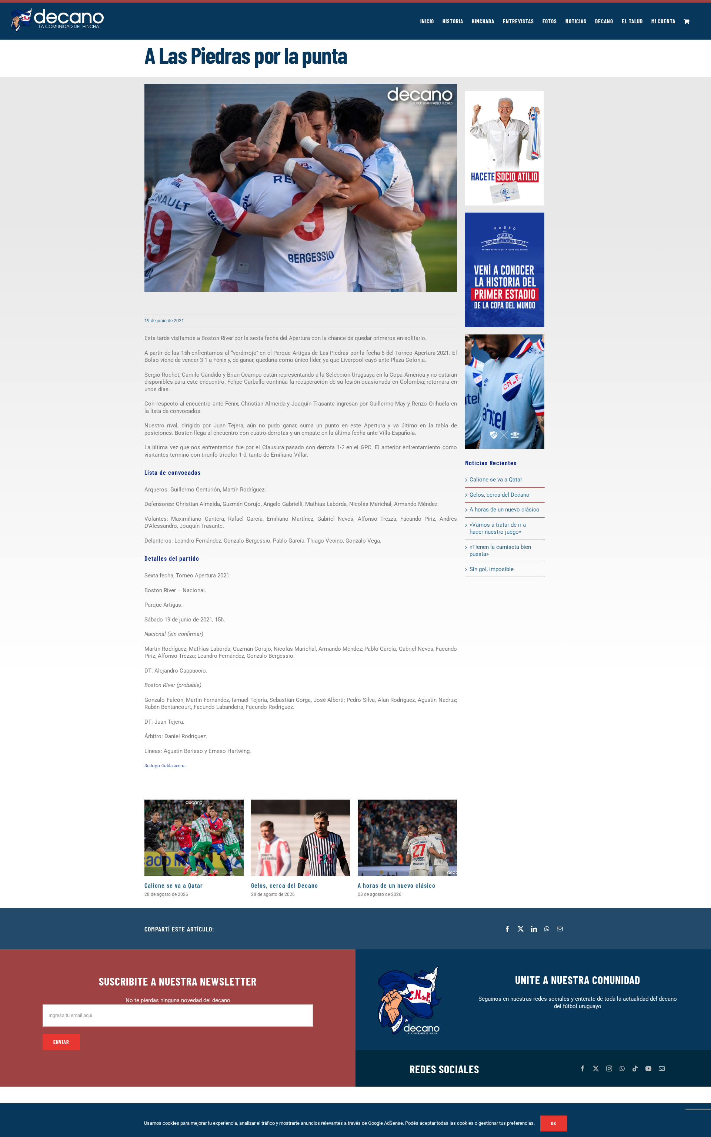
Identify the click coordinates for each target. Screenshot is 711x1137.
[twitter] (596, 1068)
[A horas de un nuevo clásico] (407, 838)
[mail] (662, 1068)
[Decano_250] (504, 337)
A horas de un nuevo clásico (396, 885)
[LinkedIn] (534, 929)
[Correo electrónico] (560, 929)
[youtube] (648, 1068)
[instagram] (609, 1068)
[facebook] (582, 1068)
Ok (553, 1123)
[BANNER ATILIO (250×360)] (504, 93)
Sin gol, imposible (492, 569)
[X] (520, 929)
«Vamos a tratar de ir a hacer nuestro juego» (498, 528)
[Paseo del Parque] (504, 215)
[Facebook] (507, 929)
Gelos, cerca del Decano (284, 885)
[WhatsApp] (547, 929)
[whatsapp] (622, 1068)
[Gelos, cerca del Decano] (300, 838)
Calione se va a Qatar (173, 885)
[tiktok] (635, 1068)
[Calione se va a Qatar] (194, 838)
